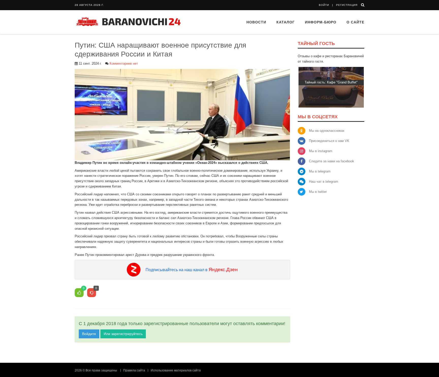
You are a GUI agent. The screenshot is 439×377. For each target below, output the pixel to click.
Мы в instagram (320, 151)
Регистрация (346, 5)
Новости (256, 22)
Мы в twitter (318, 192)
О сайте (355, 22)
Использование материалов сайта (176, 370)
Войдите (89, 334)
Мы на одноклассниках (326, 131)
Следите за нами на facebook (331, 161)
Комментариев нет (123, 63)
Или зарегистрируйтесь (123, 334)
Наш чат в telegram (323, 181)
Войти (324, 5)
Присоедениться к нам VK (329, 141)
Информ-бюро (320, 22)
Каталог (285, 22)
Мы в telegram (320, 171)
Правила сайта (134, 370)
